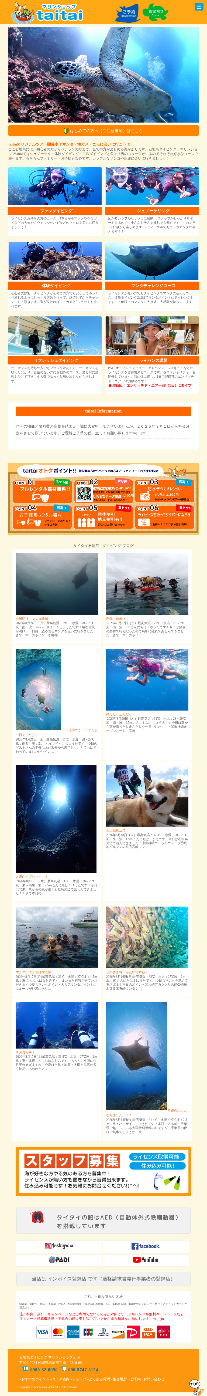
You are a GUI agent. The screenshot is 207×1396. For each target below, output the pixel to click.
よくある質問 (99, 1379)
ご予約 (135, 1379)
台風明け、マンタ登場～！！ (37, 618)
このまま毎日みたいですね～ (127, 972)
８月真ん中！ (25, 1052)
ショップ (79, 1379)
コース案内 (61, 1379)
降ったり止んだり (119, 714)
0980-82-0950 (44, 1369)
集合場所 (120, 1379)
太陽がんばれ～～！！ (32, 876)
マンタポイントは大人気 (33, 972)
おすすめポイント (35, 1379)
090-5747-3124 (83, 1369)
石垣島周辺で (116, 830)
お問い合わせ (153, 1379)
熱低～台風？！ (117, 618)
